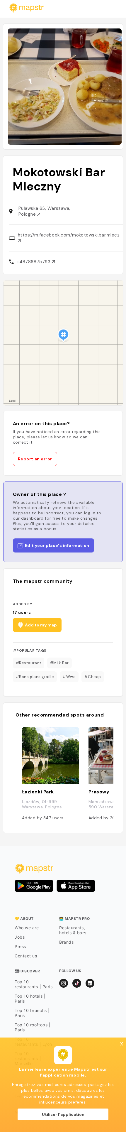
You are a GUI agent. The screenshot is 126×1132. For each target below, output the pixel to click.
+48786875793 (34, 262)
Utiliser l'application (63, 1114)
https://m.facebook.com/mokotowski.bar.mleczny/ (68, 235)
